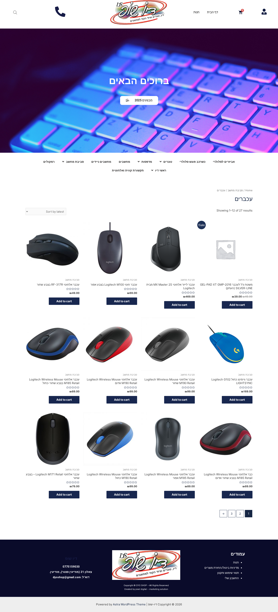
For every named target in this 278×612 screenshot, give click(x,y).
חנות (196, 12)
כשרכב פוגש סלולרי (192, 161)
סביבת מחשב (75, 161)
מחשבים (124, 161)
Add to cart (237, 305)
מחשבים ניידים (101, 161)
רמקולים (49, 161)
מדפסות (146, 161)
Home (248, 190)
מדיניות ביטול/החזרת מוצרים (221, 567)
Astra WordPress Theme (129, 604)
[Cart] (240, 12)
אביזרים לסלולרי (224, 161)
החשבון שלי (232, 578)
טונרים (167, 161)
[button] (139, 100)
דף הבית (212, 12)
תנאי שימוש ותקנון (228, 573)
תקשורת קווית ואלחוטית (128, 170)
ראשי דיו (160, 170)
